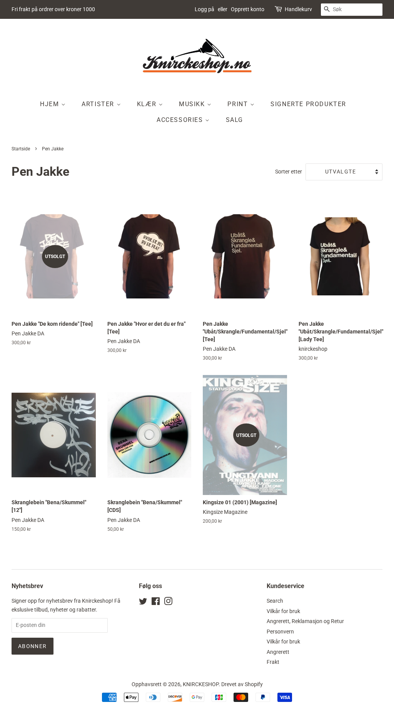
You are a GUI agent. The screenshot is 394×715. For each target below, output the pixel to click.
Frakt (273, 662)
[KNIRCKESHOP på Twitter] (143, 603)
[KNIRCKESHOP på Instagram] (168, 603)
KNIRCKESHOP (201, 684)
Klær (148, 104)
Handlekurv (298, 9)
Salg (234, 119)
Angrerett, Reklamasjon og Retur (305, 621)
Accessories (181, 119)
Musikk (193, 104)
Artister (99, 104)
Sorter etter (288, 171)
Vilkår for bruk (283, 611)
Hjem (50, 104)
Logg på (204, 9)
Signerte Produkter (308, 104)
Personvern (280, 631)
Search (275, 601)
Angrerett (278, 652)
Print (238, 104)
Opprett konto (247, 9)
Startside (21, 149)
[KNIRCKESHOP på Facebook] (155, 603)
